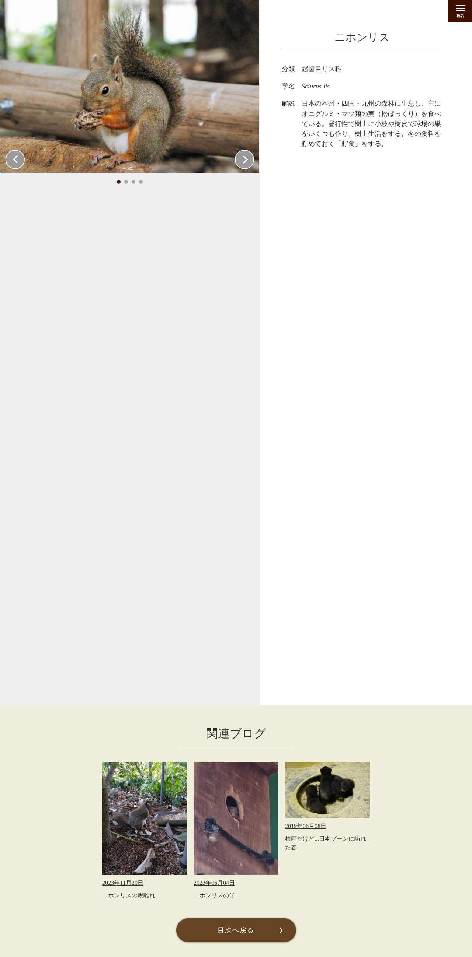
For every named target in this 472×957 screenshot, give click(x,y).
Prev (15, 159)
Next (244, 159)
